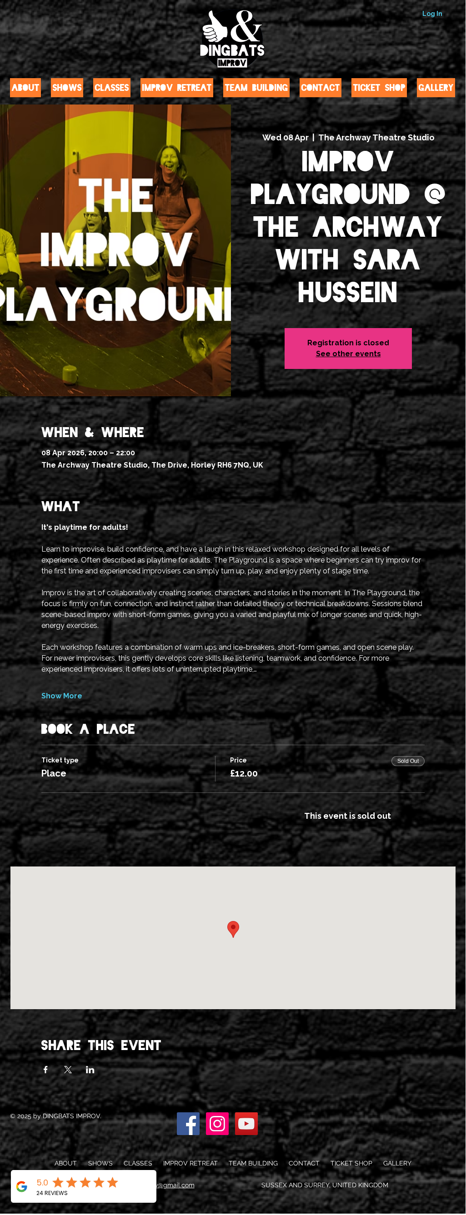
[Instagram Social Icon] (217, 1123)
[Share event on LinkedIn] (90, 1069)
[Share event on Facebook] (45, 1069)
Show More (61, 696)
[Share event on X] (68, 1069)
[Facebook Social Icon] (188, 1123)
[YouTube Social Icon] (246, 1123)
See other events (348, 353)
